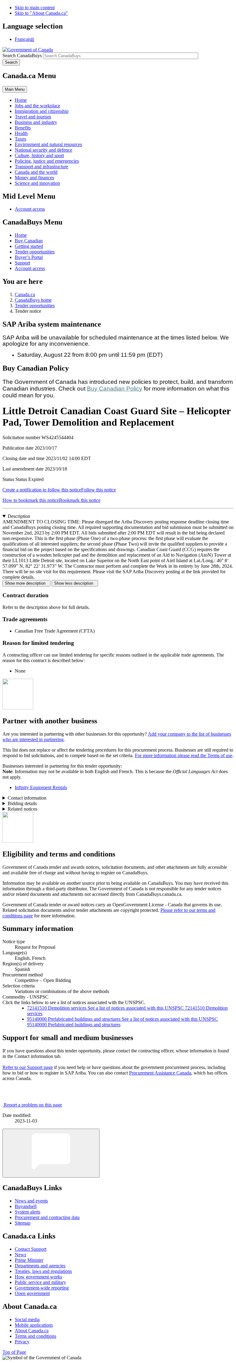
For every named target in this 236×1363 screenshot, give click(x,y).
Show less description (75, 583)
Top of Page (14, 1352)
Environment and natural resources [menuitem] (48, 144)
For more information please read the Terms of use (183, 755)
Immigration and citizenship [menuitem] (42, 111)
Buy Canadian (29, 240)
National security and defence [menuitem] (43, 150)
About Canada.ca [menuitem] (32, 1330)
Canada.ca (25, 294)
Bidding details (22, 803)
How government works (38, 1276)
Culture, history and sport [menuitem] (39, 155)
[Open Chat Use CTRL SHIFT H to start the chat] (51, 1153)
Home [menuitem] (21, 100)
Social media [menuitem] (27, 1319)
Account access (30, 209)
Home (21, 235)
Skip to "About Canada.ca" (41, 13)
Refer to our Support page (27, 1067)
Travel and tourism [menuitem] (33, 116)
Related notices (22, 809)
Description (19, 516)
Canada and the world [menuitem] (36, 172)
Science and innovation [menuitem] (37, 183)
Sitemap (22, 1223)
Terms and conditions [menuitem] (35, 1336)
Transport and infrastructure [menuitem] (41, 166)
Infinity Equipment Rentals (41, 787)
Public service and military (40, 1282)
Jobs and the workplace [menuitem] (37, 105)
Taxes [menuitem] (20, 138)
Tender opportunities (35, 251)
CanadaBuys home (33, 300)
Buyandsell (26, 1206)
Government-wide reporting (42, 1287)
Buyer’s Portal (29, 257)
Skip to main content (35, 7)
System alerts (27, 1211)
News (20, 1254)
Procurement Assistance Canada (160, 1072)
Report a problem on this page (33, 1104)
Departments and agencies (40, 1265)
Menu (15, 89)
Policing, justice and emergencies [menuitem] (47, 161)
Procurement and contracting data (47, 1217)
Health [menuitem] (21, 133)
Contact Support (30, 1249)
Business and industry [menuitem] (36, 122)
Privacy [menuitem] (22, 1341)
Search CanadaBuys (22, 55)
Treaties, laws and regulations (43, 1271)
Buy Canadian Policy (114, 388)
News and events (31, 1200)
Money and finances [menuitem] (34, 177)
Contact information (27, 798)
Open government (32, 1293)
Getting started (29, 246)
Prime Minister (29, 1260)
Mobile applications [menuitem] (34, 1325)
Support (22, 262)
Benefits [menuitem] (23, 127)
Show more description (26, 583)
